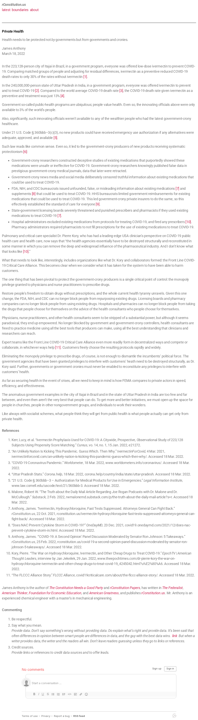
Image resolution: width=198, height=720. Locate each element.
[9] (97, 204)
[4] (62, 96)
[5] (55, 138)
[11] (58, 347)
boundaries (20, 10)
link (174, 636)
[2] (37, 91)
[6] (25, 152)
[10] (188, 222)
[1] (85, 77)
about (34, 10)
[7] (177, 188)
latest (6, 10)
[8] (34, 194)
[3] (121, 91)
